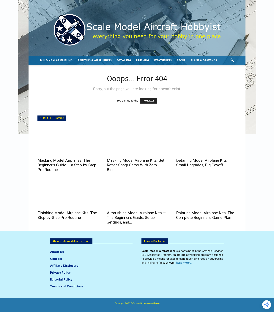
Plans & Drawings (204, 60)
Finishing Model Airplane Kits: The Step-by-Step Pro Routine (67, 215)
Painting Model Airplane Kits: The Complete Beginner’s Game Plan (205, 215)
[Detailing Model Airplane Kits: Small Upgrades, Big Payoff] (206, 141)
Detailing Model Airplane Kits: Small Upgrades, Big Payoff (202, 162)
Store (181, 60)
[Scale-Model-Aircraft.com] (137, 30)
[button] (232, 60)
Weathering (163, 60)
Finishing (142, 60)
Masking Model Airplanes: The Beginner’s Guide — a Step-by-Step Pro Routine (66, 165)
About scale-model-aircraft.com (71, 241)
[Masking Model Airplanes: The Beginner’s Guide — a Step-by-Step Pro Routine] (67, 141)
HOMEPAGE (149, 100)
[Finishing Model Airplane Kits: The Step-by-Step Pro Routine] (67, 193)
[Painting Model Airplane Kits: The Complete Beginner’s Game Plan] (206, 193)
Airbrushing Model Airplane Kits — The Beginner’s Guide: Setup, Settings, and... (136, 217)
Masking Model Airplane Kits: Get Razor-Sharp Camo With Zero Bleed (135, 165)
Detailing (124, 60)
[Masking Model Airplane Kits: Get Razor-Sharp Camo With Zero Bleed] (137, 141)
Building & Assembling (56, 60)
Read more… (184, 262)
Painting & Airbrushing (95, 60)
